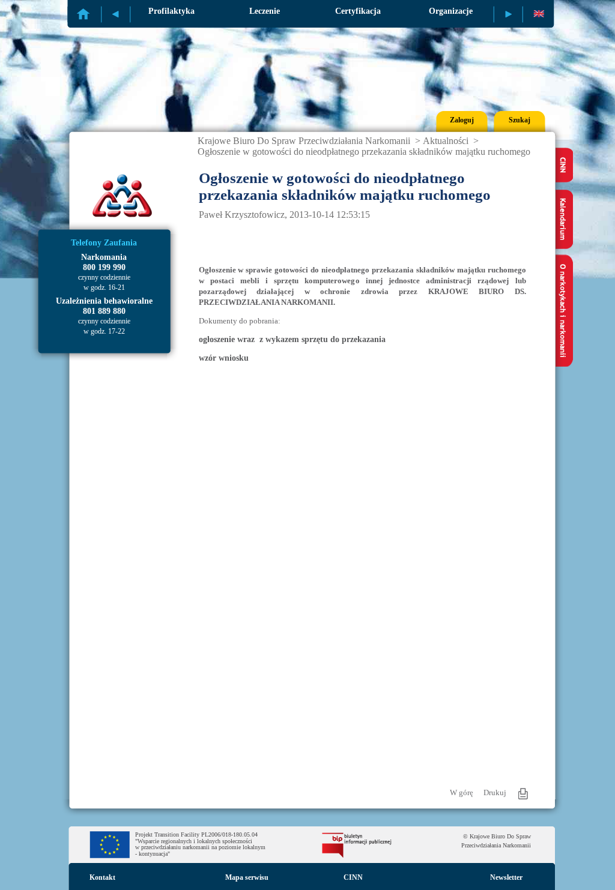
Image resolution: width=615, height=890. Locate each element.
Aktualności (445, 141)
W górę (461, 792)
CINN (353, 877)
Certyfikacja (358, 11)
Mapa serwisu (246, 877)
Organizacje (451, 11)
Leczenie (264, 11)
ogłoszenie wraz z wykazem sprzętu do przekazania (292, 339)
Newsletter (506, 877)
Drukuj (494, 792)
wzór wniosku (224, 357)
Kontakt (102, 877)
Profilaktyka (171, 11)
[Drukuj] (523, 793)
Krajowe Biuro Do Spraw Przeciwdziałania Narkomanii (304, 141)
